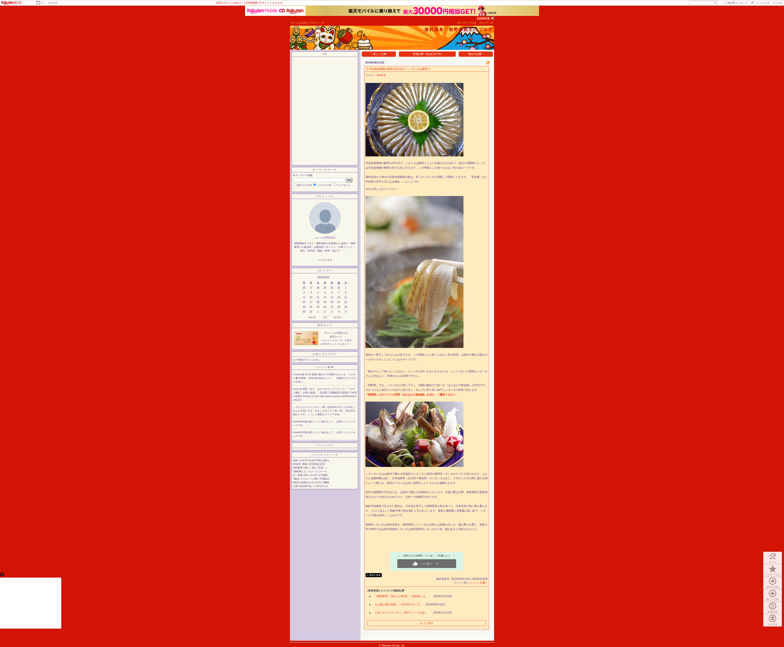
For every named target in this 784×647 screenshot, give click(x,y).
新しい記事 (772, 599)
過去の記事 (772, 587)
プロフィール (316, 22)
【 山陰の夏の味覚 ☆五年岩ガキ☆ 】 (397, 604)
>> (735, 2)
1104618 (483, 18)
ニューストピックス (325, 454)
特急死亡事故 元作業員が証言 (309, 464)
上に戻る (772, 624)
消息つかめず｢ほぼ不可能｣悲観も (311, 460)
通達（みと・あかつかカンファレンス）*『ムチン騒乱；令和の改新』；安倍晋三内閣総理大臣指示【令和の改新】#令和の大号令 (325, 393)
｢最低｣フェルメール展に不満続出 (311, 478)
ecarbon (297, 374)
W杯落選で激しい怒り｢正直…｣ (310, 467)
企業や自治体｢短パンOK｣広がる (310, 486)
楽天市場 (777, 2)
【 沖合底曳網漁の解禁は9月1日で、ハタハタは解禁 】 (398, 68)
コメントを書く (478, 582)
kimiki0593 (299, 421)
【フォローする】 (466, 22)
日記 (303, 22)
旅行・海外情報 (49, 2)
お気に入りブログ (325, 354)
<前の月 (312, 317)
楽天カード (325, 325)
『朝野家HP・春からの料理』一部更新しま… (401, 596)
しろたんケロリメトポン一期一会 (311, 407)
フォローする (772, 574)
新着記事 (772, 611)
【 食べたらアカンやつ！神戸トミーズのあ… (401, 612)
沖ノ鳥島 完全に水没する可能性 (310, 475)
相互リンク (314, 421)
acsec (296, 389)
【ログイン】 (486, 22)
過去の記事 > (475, 54)
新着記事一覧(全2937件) (427, 54)
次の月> (338, 317)
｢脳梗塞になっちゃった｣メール (310, 471)
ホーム (295, 22)
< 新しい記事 (378, 54)
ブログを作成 (762, 2)
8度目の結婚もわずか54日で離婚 (311, 482)
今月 (325, 317)
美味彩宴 (381, 75)
